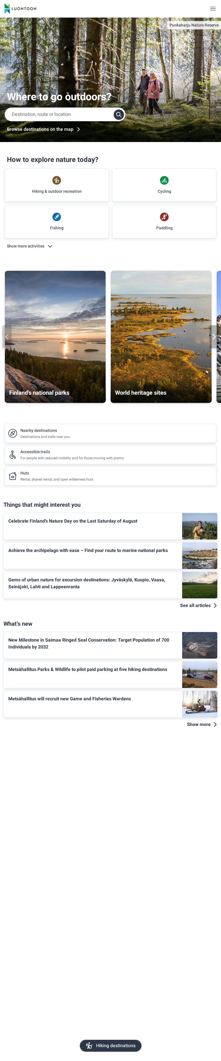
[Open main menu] (213, 9)
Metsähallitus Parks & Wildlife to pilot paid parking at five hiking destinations (87, 669)
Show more (199, 724)
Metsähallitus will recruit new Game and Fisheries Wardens (69, 698)
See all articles (195, 605)
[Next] (214, 336)
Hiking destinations (116, 1045)
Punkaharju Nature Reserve (194, 25)
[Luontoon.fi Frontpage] (20, 8)
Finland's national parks (39, 393)
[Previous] (7, 336)
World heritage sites (140, 393)
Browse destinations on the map (40, 129)
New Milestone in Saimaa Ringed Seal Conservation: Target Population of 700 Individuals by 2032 (88, 643)
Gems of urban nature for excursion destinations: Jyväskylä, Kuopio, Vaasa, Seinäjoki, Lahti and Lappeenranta (86, 583)
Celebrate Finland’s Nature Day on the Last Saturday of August (72, 521)
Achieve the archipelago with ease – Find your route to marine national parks (88, 550)
